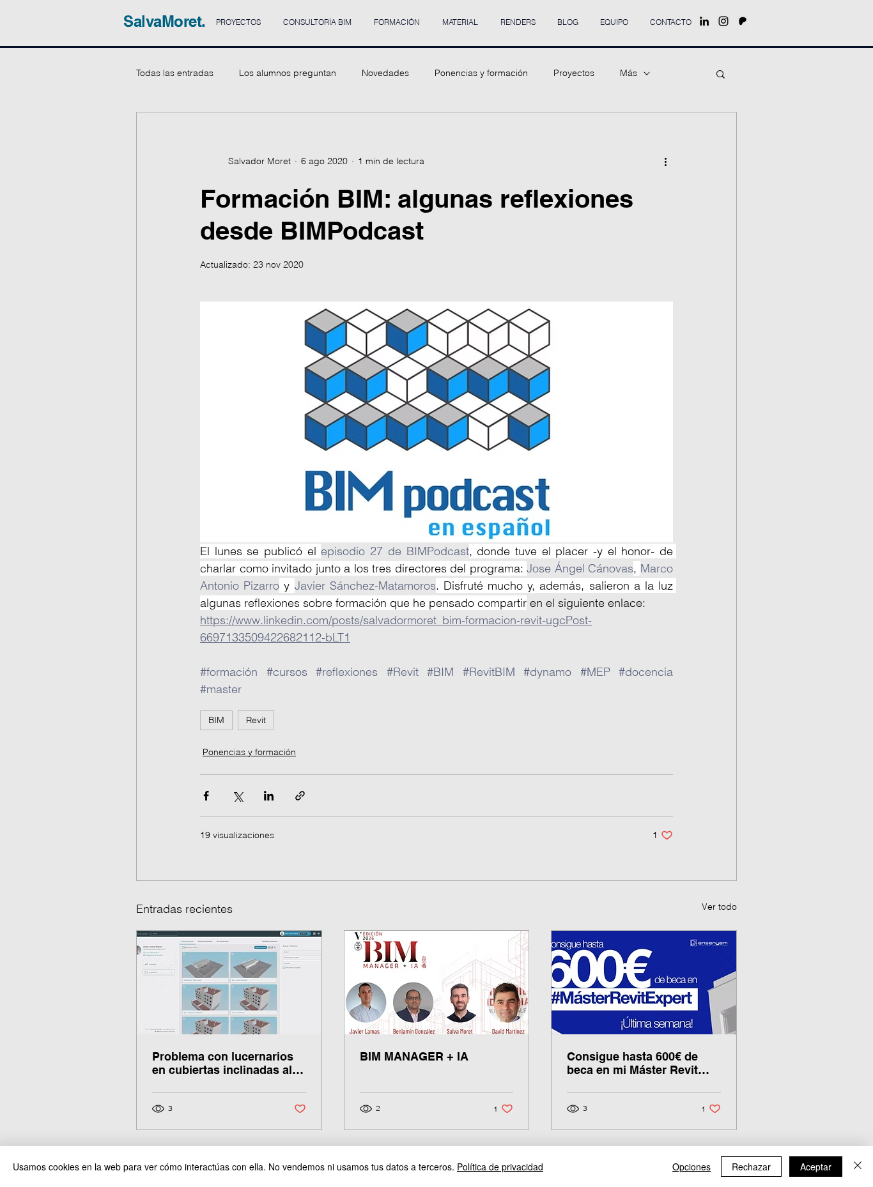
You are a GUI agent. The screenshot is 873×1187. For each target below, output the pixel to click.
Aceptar (815, 1166)
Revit (256, 720)
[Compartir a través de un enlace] (300, 796)
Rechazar (751, 1166)
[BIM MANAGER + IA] (436, 982)
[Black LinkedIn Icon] (704, 21)
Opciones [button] (691, 1166)
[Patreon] (742, 21)
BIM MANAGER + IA (414, 1056)
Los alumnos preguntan (287, 73)
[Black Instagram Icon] (723, 21)
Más (628, 73)
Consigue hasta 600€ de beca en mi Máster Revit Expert (632, 1063)
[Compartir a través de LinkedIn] (269, 796)
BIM (216, 720)
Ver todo (719, 906)
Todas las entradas (174, 73)
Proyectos (573, 73)
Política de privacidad (500, 1166)
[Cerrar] (857, 1166)
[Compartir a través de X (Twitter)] (237, 796)
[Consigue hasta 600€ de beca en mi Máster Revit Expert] (644, 982)
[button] (721, 73)
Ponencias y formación (481, 73)
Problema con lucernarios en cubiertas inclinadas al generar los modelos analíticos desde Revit (222, 1063)
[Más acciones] (665, 161)
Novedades (385, 73)
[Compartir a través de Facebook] (206, 796)
